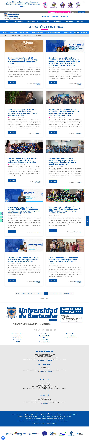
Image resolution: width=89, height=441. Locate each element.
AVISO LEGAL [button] (20, 421)
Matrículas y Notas (18, 337)
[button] (3, 438)
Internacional (68, 21)
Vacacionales (13, 32)
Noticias (76, 32)
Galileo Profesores (44, 333)
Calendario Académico (18, 333)
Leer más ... (12, 82)
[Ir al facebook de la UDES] (35, 330)
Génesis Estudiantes (44, 335)
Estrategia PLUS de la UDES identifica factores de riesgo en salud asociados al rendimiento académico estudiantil (62, 161)
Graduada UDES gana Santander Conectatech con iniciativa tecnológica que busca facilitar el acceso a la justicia (22, 112)
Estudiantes (46, 16)
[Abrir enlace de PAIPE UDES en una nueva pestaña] (9, 434)
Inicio (7, 21)
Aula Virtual (81, 12)
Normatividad (71, 335)
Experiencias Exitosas (78, 84)
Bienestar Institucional (37, 182)
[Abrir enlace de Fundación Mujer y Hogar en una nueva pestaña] (44, 434)
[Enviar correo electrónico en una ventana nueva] (55, 418)
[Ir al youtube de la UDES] (46, 330)
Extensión (57, 21)
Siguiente (66, 293)
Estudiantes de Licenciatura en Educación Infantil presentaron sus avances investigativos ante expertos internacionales (64, 112)
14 (60, 293)
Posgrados (49, 360)
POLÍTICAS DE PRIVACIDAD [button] (34, 421)
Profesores (65, 16)
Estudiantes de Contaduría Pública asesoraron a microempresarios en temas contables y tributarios (23, 259)
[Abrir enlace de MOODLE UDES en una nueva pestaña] (18, 434)
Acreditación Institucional (71, 337)
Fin (72, 293)
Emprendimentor (24, 32)
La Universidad (18, 21)
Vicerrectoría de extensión (36, 84)
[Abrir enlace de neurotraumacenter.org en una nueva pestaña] (62, 434)
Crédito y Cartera (17, 339)
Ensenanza (78, 133)
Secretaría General (71, 333)
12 (53, 293)
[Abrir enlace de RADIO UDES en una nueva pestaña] (27, 434)
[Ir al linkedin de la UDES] (54, 330)
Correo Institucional (44, 341)
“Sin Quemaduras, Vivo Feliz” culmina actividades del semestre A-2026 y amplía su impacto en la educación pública (65, 210)
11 (49, 293)
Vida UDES (79, 21)
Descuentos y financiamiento (53, 32)
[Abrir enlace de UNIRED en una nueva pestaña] (36, 434)
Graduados (55, 16)
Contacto (84, 32)
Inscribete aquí (68, 32)
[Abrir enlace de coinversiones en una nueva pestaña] (80, 434)
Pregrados (41, 360)
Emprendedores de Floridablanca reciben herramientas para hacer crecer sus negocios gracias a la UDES (63, 260)
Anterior (23, 293)
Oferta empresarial (37, 32)
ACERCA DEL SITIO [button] (63, 421)
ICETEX (18, 341)
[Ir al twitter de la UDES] (42, 330)
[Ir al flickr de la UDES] (50, 330)
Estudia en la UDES (32, 21)
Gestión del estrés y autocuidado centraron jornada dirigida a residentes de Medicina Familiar (22, 160)
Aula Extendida (45, 337)
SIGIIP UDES (44, 339)
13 (56, 293)
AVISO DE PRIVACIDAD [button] (49, 421)
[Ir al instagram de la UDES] (38, 330)
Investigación (45, 21)
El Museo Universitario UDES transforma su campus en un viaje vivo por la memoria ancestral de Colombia (23, 61)
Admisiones (18, 335)
